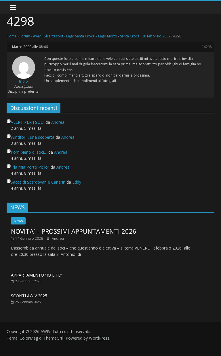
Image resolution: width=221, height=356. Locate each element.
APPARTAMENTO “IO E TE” (36, 275)
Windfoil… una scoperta (32, 137)
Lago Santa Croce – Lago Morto (91, 36)
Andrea (58, 238)
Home (12, 36)
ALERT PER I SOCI (27, 122)
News (18, 220)
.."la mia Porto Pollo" (30, 167)
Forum (25, 36)
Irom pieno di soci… (29, 152)
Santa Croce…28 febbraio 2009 (145, 36)
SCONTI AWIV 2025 (29, 295)
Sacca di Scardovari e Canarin (38, 182)
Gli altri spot (53, 36)
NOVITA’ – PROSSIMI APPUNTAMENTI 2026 (73, 231)
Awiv (37, 36)
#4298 (206, 46)
